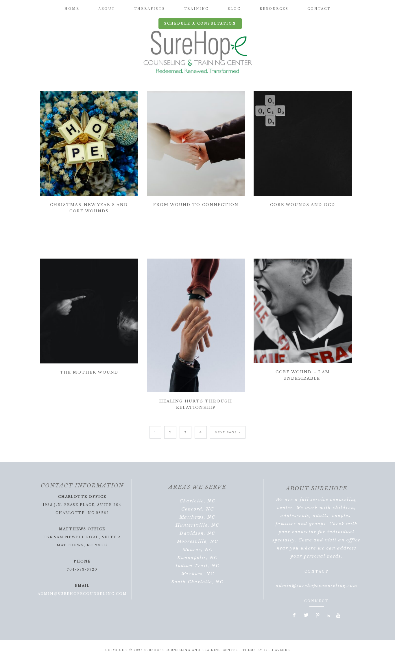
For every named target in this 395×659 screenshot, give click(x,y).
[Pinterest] (318, 616)
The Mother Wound (89, 372)
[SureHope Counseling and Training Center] (197, 52)
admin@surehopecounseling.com (82, 594)
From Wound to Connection (196, 204)
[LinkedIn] (328, 616)
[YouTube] (339, 616)
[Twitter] (306, 616)
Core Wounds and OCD (302, 204)
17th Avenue (277, 649)
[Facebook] (294, 616)
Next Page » (228, 432)
